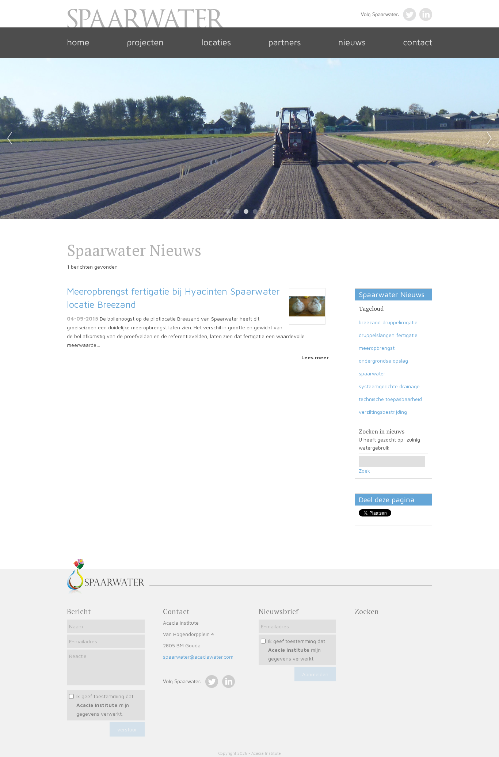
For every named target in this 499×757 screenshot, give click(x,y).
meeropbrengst (377, 348)
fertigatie (407, 335)
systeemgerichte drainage (389, 386)
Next (489, 138)
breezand (370, 322)
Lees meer (315, 357)
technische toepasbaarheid (390, 399)
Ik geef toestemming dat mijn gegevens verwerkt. (104, 705)
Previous (9, 138)
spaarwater (372, 373)
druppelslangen (377, 335)
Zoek (364, 471)
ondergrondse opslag (383, 360)
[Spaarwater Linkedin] (226, 686)
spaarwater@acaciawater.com (198, 657)
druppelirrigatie (400, 322)
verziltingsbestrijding (383, 412)
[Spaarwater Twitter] (190, 686)
